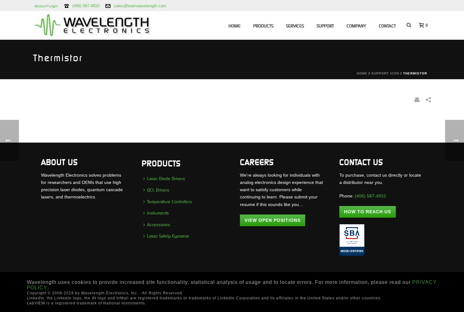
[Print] (416, 99)
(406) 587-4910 (85, 5)
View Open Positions (272, 220)
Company (356, 25)
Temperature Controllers (169, 201)
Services (295, 25)
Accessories (158, 224)
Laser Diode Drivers (166, 178)
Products (263, 25)
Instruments (158, 212)
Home (235, 25)
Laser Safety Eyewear (168, 235)
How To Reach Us (367, 211)
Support (325, 25)
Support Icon (385, 73)
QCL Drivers (158, 189)
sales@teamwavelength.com (140, 5)
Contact (387, 25)
